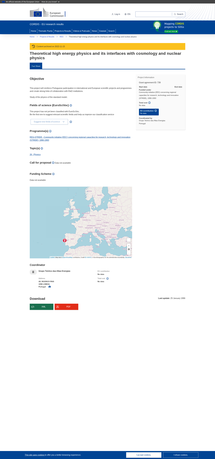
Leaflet (52, 257)
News (94, 31)
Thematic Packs (45, 31)
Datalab (102, 31)
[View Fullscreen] (129, 240)
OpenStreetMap (67, 257)
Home (33, 31)
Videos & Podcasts (81, 31)
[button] (127, 14)
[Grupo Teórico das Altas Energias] (65, 240)
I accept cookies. (143, 455)
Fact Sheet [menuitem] (36, 66)
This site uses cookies (35, 455)
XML (44, 307)
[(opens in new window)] (50, 12)
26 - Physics (35, 154)
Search (111, 31)
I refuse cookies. (181, 455)
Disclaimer (128, 257)
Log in (117, 14)
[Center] (129, 249)
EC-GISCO (88, 257)
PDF (68, 307)
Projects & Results (63, 31)
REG (61, 37)
